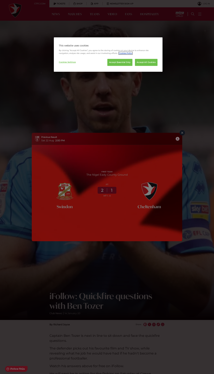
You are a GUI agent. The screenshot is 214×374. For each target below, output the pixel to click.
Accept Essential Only (120, 62)
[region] (108, 54)
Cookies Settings (67, 62)
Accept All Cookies (146, 62)
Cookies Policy (125, 53)
